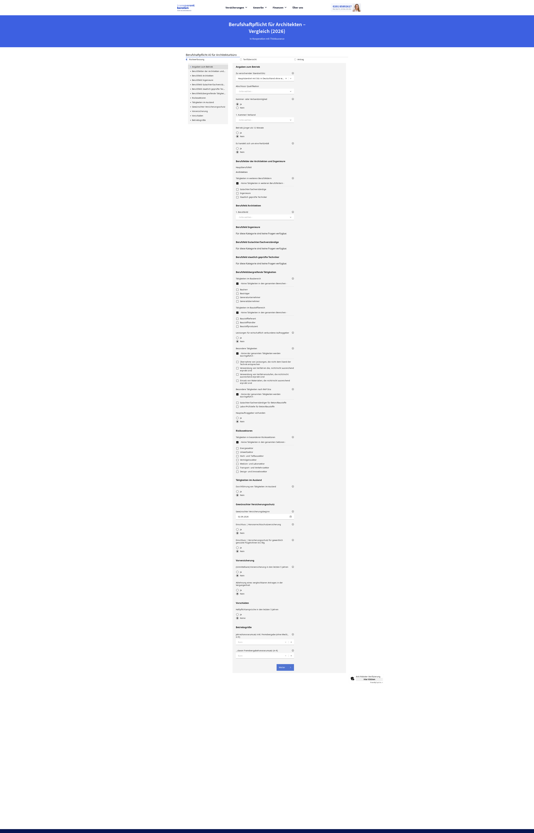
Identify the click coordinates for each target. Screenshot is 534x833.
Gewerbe (258, 7)
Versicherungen (235, 7)
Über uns (297, 7)
